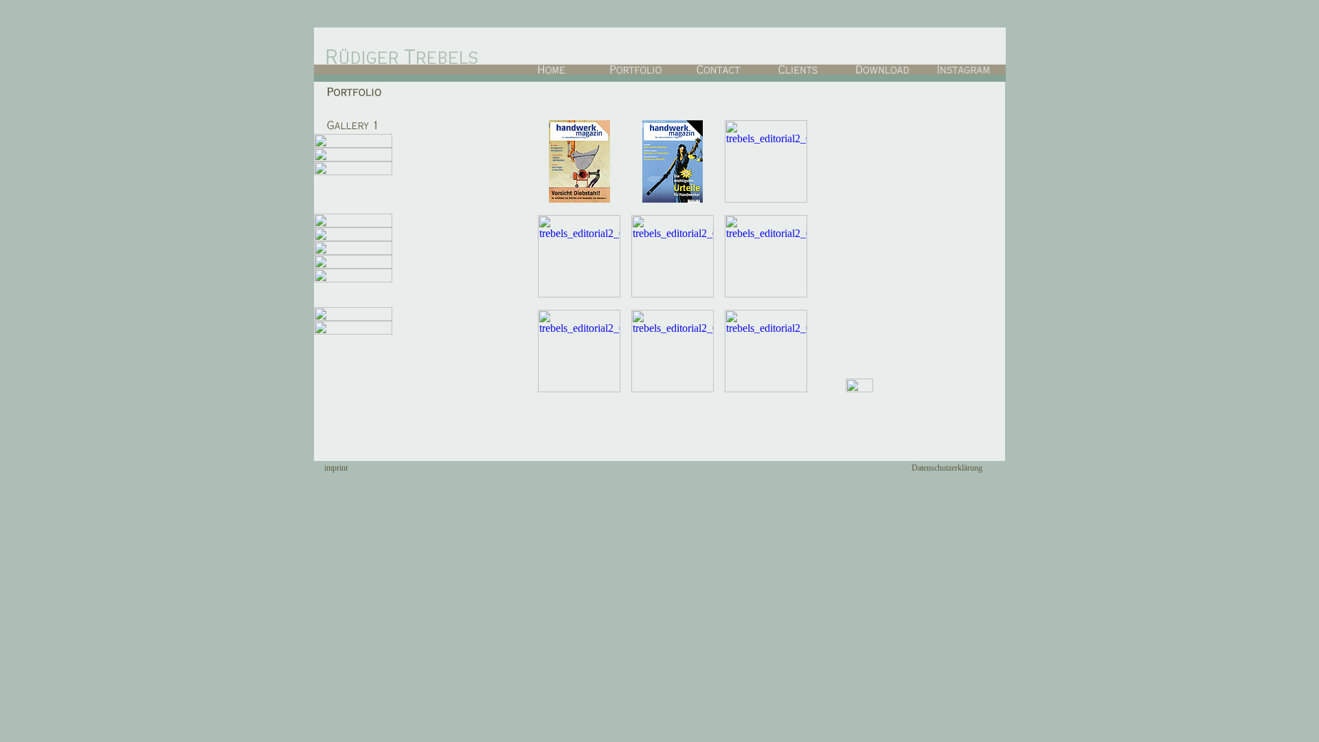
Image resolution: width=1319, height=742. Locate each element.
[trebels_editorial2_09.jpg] (766, 388)
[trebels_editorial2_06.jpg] (766, 294)
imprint (336, 468)
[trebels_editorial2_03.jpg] (766, 199)
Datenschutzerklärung (947, 468)
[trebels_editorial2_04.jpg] (579, 294)
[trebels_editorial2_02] (672, 199)
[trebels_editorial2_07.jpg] (579, 388)
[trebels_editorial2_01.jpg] (579, 199)
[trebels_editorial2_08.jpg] (672, 388)
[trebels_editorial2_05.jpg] (672, 294)
